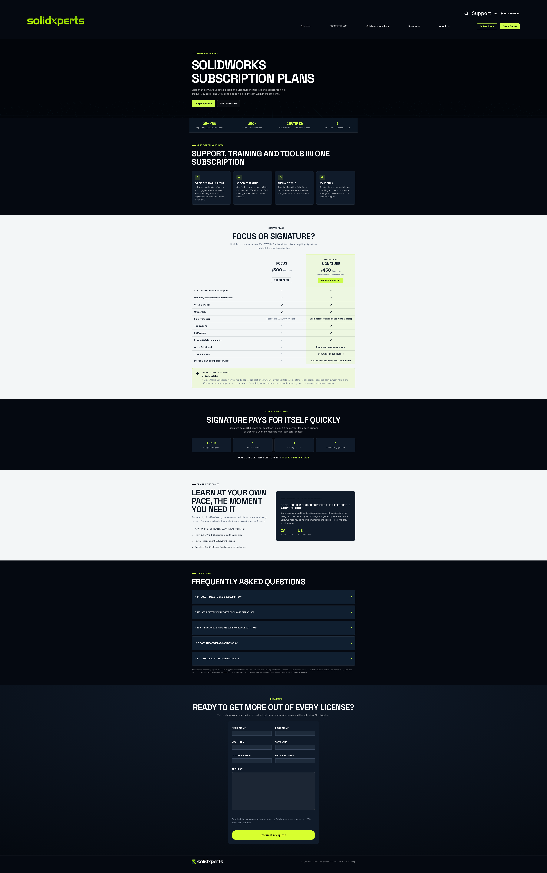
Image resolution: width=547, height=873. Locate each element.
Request (237, 769)
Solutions (305, 26)
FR (495, 13)
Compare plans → (203, 103)
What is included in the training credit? (217, 658)
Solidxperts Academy (377, 26)
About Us (444, 26)
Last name (282, 728)
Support (481, 13)
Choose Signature (331, 280)
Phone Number (284, 755)
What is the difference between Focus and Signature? (224, 612)
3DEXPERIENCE (338, 26)
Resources (414, 26)
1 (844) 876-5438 (510, 13)
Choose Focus (281, 280)
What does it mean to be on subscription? (218, 597)
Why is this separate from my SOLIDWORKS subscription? (226, 627)
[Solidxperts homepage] (55, 21)
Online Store (487, 26)
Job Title (238, 741)
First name (239, 728)
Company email (242, 755)
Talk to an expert (228, 103)
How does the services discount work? (216, 643)
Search (466, 13)
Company (281, 741)
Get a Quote (510, 26)
